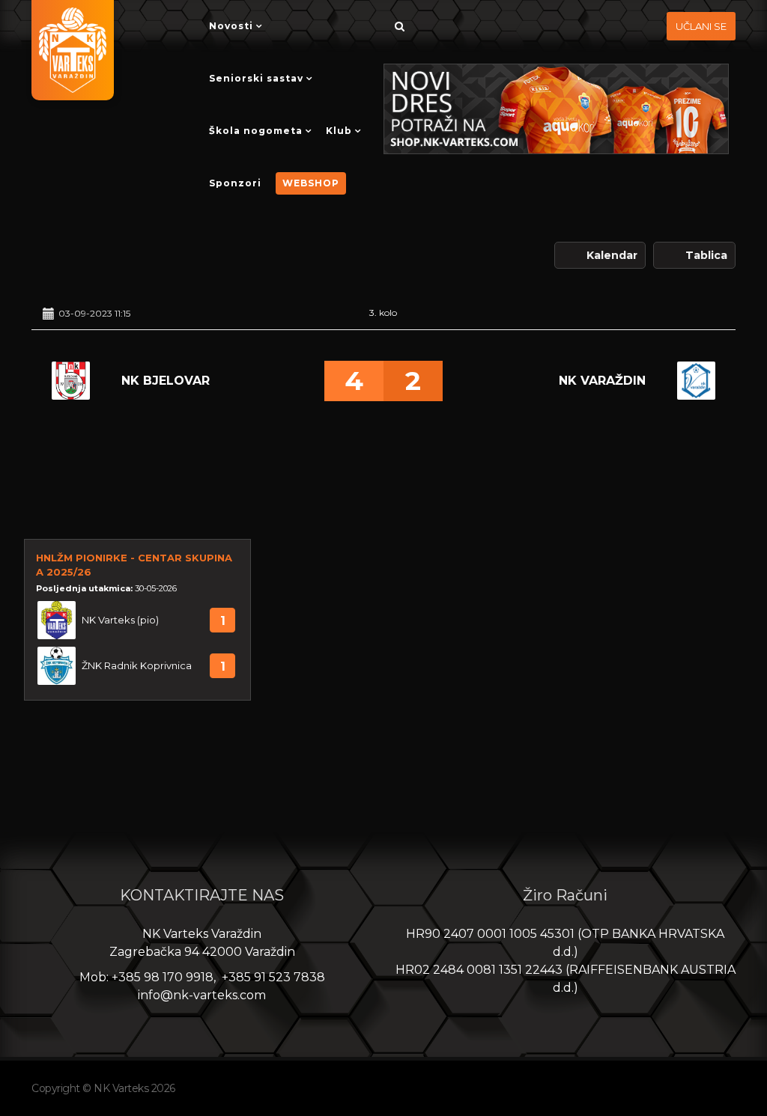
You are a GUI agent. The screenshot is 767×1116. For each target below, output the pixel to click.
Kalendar (611, 255)
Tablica (706, 255)
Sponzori (235, 183)
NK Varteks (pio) (120, 620)
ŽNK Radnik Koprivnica (137, 665)
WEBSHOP (310, 183)
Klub (339, 130)
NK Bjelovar (165, 380)
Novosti (231, 25)
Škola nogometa (256, 130)
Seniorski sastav (256, 78)
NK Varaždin (602, 380)
